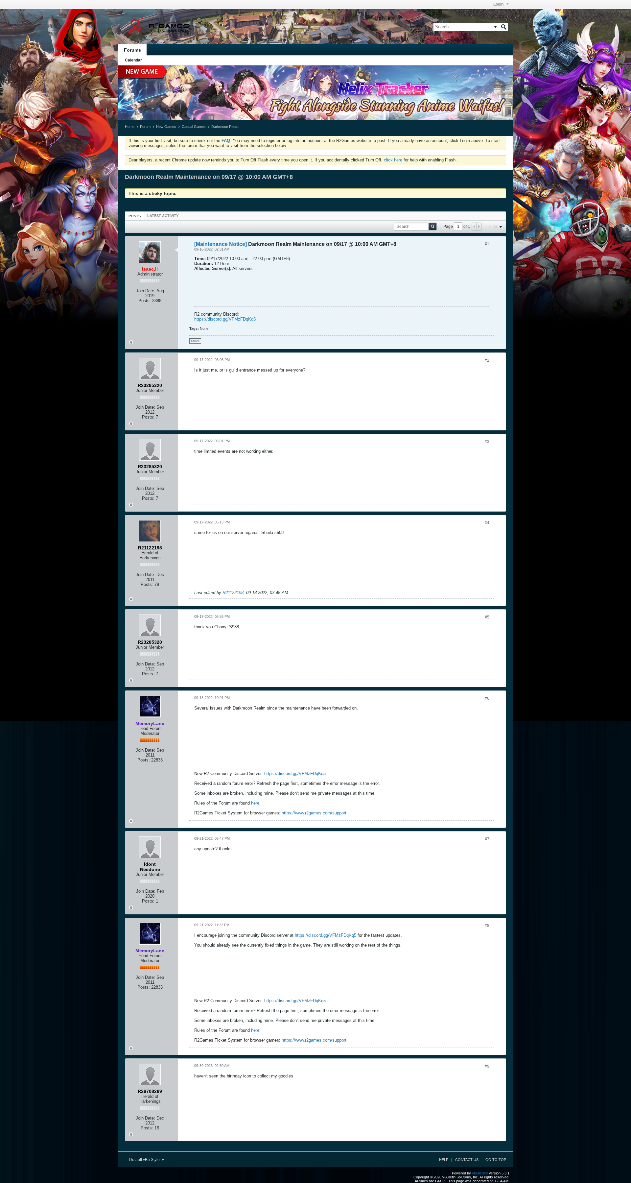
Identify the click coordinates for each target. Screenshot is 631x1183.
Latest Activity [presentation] (162, 216)
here (255, 803)
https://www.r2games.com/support (314, 812)
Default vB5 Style (145, 1159)
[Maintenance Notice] (220, 244)
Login (498, 4)
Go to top (495, 1160)
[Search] (503, 27)
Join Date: (145, 290)
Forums (132, 50)
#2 (487, 360)
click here (393, 159)
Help (443, 1160)
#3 (487, 441)
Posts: (144, 300)
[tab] (134, 215)
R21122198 (233, 592)
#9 (487, 1066)
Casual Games (194, 127)
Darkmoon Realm (225, 127)
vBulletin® (480, 1173)
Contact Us (467, 1160)
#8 (487, 925)
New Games (166, 127)
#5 (487, 617)
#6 (487, 698)
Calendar (133, 60)
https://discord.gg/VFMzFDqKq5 (225, 319)
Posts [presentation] (135, 216)
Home (129, 127)
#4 (487, 522)
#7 (487, 839)
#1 (487, 244)
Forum (145, 127)
